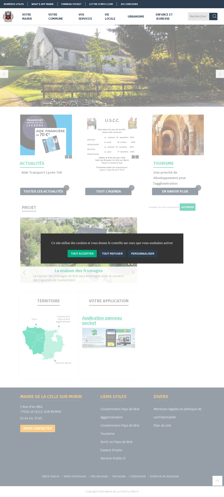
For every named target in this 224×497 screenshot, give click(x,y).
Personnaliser (142, 253)
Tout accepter (82, 253)
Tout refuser (112, 253)
